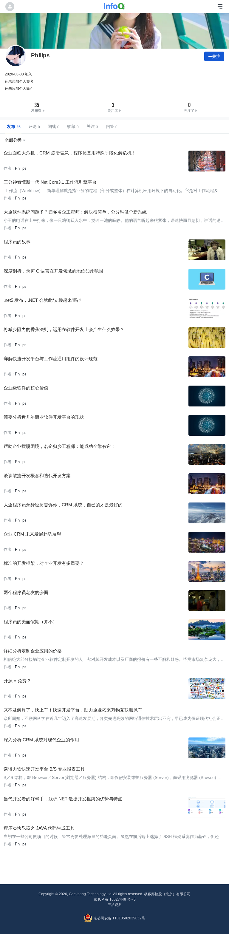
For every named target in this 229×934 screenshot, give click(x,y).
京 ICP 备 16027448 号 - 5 (115, 899)
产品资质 (114, 905)
